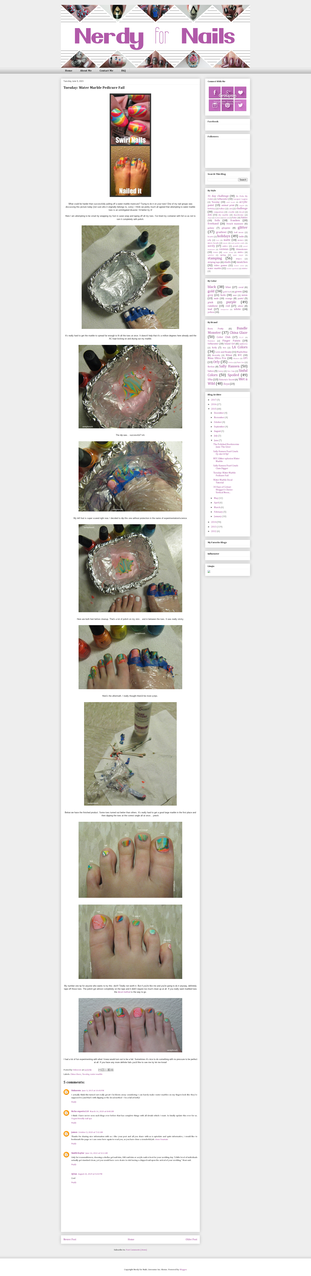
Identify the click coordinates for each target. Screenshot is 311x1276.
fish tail (226, 218)
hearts (210, 237)
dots (210, 215)
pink (210, 302)
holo (223, 295)
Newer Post (69, 1239)
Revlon (211, 367)
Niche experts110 (80, 1111)
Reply (73, 1102)
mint (235, 295)
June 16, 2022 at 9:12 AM (96, 1153)
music (225, 243)
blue (228, 287)
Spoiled (233, 375)
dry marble (223, 215)
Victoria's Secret (227, 380)
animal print (227, 205)
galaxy (211, 228)
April (216, 503)
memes (241, 240)
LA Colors (240, 347)
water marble (96, 1074)
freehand (213, 223)
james (74, 1132)
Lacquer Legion (240, 199)
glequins (226, 228)
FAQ (123, 71)
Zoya (226, 384)
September (219, 427)
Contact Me (106, 71)
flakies (244, 218)
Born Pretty (216, 329)
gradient (221, 232)
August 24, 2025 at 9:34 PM (90, 1174)
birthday (211, 209)
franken (235, 220)
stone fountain (161, 1139)
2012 (214, 531)
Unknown (76, 1091)
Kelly (214, 348)
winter (245, 268)
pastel (240, 298)
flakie (234, 218)
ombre (225, 246)
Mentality (216, 355)
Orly (216, 362)
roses (215, 252)
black (212, 287)
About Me (86, 71)
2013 (214, 527)
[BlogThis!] (102, 1069)
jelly (209, 240)
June (216, 440)
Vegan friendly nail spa (81, 1119)
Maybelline (242, 352)
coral (240, 287)
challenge (242, 208)
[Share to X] (106, 1069)
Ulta (210, 379)
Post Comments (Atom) (136, 1250)
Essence (211, 341)
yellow (211, 312)
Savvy (220, 371)
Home (68, 71)
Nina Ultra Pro (217, 358)
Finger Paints (231, 340)
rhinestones (242, 249)
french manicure (234, 224)
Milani (229, 355)
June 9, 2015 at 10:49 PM (93, 1091)
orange (228, 298)
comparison (218, 212)
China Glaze (75, 1074)
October (218, 422)
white (237, 309)
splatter (211, 255)
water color (239, 265)
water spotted (232, 268)
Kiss (224, 348)
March (217, 507)
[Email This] (99, 1069)
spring (223, 255)
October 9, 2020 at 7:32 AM (90, 1132)
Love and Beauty (223, 352)
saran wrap (228, 252)
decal (241, 212)
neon (245, 295)
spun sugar (238, 255)
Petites (231, 362)
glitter (243, 227)
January (218, 516)
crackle (231, 212)
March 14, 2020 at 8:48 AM (102, 1111)
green (238, 291)
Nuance (236, 358)
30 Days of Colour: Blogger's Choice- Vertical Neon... (223, 490)
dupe (210, 218)
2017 (214, 400)
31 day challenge (218, 196)
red (228, 306)
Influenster (222, 199)
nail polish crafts (238, 243)
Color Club (224, 337)
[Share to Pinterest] (112, 1069)
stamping (215, 258)
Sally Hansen (229, 366)
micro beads (213, 243)
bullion (222, 209)
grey (210, 295)
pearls (235, 246)
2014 (214, 522)
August (217, 431)
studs (227, 262)
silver (240, 306)
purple (231, 302)
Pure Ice (240, 362)
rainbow (213, 306)
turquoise (225, 309)
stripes (239, 259)
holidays (223, 236)
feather (217, 218)
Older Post (191, 1239)
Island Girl (229, 344)
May (216, 498)
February (218, 512)
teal (210, 309)
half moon (239, 232)
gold (211, 291)
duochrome (239, 215)
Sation (211, 371)
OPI (245, 358)
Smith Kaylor (77, 1153)
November (219, 417)
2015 (214, 409)
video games (220, 265)
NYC (240, 355)
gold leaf (227, 292)
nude (216, 298)
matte (227, 240)
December (219, 413)
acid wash (230, 202)
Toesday (85, 1074)
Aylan (74, 1174)
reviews (223, 249)
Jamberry (243, 344)
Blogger (183, 1270)
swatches (242, 262)
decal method (124, 992)
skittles (240, 252)
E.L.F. (241, 337)
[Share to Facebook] (109, 1069)
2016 (214, 404)
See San (231, 371)
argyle (241, 205)
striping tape (214, 262)
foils (217, 220)
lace (217, 240)
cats (230, 209)
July (216, 436)
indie (241, 236)
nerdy (211, 246)
